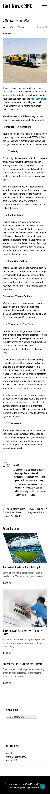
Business (7, 33)
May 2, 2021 (8, 27)
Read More (7, 582)
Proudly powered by (21, 784)
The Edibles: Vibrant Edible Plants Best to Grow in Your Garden (14, 512)
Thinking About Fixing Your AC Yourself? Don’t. (22, 632)
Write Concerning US (16, 756)
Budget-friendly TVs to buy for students (23, 664)
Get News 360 (18, 6)
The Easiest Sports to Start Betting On (22, 567)
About (9, 753)
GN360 (21, 27)
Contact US (11, 760)
